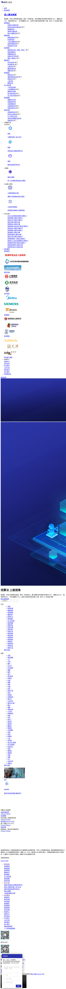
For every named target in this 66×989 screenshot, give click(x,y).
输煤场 (10, 728)
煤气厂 (10, 719)
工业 (9, 738)
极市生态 (7, 363)
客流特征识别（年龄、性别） (16, 50)
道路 (9, 707)
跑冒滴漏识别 (12, 37)
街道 (9, 715)
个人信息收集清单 (9, 928)
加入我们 (7, 372)
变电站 (10, 724)
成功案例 (7, 895)
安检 (9, 692)
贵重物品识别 (12, 54)
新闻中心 (7, 361)
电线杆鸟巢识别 (12, 31)
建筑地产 (7, 60)
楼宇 (9, 663)
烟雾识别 (10, 70)
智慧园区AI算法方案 (14, 232)
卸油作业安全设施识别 (14, 27)
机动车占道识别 (12, 114)
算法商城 (7, 864)
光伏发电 (10, 668)
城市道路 (10, 657)
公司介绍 (7, 368)
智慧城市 (7, 251)
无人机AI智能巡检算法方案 (17, 216)
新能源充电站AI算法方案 (15, 245)
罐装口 (10, 726)
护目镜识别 (11, 39)
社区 (9, 688)
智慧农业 (10, 645)
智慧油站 (10, 633)
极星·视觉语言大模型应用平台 (13, 885)
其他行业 (10, 648)
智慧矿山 (10, 616)
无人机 (10, 666)
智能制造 (7, 35)
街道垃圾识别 (12, 108)
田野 (9, 682)
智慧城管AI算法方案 (15, 218)
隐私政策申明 (8, 926)
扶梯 (9, 748)
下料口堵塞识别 (12, 41)
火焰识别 (10, 66)
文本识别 (10, 761)
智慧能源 (7, 23)
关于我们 (7, 918)
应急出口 (10, 746)
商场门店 (10, 690)
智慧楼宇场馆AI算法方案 (17, 243)
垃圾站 (10, 740)
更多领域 (7, 910)
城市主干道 (11, 703)
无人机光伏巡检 (12, 95)
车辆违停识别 (12, 112)
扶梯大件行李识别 (13, 56)
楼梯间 (10, 751)
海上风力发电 (12, 742)
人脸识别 (10, 81)
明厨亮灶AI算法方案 (14, 224)
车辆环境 (10, 713)
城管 (9, 670)
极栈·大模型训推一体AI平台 (12, 887)
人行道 (10, 711)
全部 (9, 606)
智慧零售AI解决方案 (15, 230)
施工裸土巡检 (12, 93)
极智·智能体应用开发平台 (12, 889)
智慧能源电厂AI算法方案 (17, 238)
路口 (9, 705)
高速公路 (10, 709)
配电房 (10, 736)
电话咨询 (3, 821)
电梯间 (10, 753)
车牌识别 (10, 120)
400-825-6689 (10, 821)
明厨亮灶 (10, 625)
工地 (9, 661)
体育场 (10, 678)
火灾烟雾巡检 (12, 89)
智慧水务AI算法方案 (15, 220)
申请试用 (3, 827)
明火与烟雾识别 (12, 33)
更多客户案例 (8, 357)
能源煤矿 (7, 315)
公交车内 (10, 701)
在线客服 (3, 816)
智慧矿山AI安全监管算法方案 (18, 241)
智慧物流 (10, 639)
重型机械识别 (12, 68)
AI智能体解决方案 (9, 893)
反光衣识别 (11, 62)
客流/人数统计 (12, 58)
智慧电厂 (10, 641)
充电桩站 (10, 697)
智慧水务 (10, 631)
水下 (9, 759)
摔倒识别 (10, 79)
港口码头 (10, 676)
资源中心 (7, 912)
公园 (9, 686)
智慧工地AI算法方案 (15, 236)
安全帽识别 (11, 64)
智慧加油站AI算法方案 (14, 234)
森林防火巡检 (12, 91)
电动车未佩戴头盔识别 (14, 118)
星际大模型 (7, 891)
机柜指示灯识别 (12, 46)
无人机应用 (7, 85)
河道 (9, 755)
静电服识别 (11, 29)
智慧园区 (7, 73)
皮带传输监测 (12, 43)
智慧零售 (7, 48)
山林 (9, 680)
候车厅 (10, 699)
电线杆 (10, 722)
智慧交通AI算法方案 (14, 222)
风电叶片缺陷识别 (13, 25)
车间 (9, 717)
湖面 (9, 757)
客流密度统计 (12, 52)
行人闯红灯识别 (12, 116)
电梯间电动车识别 (13, 77)
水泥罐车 (10, 730)
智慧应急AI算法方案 (15, 228)
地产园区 (7, 293)
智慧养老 (10, 643)
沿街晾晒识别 (12, 104)
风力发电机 (11, 744)
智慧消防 (10, 635)
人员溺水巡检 (12, 87)
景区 (9, 684)
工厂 (9, 659)
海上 (9, 674)
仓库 (9, 732)
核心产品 (7, 883)
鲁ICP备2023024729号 (37, 974)
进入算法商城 (10, 15)
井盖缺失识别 (12, 102)
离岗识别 (10, 75)
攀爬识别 (10, 83)
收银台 (10, 763)
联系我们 (7, 370)
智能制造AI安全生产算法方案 (18, 226)
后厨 (9, 734)
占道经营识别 (12, 106)
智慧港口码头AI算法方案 (15, 247)
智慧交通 (7, 110)
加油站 (10, 695)
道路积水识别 (12, 99)
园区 (9, 672)
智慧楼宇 (10, 637)
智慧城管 (7, 97)
